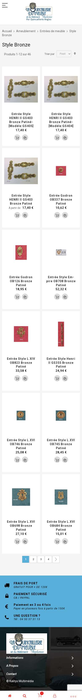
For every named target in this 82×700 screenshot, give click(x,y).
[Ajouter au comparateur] (25, 137)
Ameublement (26, 31)
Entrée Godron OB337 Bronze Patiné (61, 199)
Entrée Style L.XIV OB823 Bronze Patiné (21, 362)
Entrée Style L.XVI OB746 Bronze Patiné (21, 444)
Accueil (7, 31)
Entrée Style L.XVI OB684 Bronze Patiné (61, 525)
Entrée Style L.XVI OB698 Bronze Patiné (21, 525)
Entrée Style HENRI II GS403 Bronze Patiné (21, 199)
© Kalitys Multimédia (20, 681)
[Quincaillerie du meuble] (39, 12)
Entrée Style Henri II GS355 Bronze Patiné (61, 362)
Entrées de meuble (53, 31)
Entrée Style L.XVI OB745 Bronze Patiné (61, 444)
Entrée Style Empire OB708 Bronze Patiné (61, 281)
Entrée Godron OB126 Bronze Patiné (21, 281)
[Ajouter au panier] (17, 137)
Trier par (49, 53)
